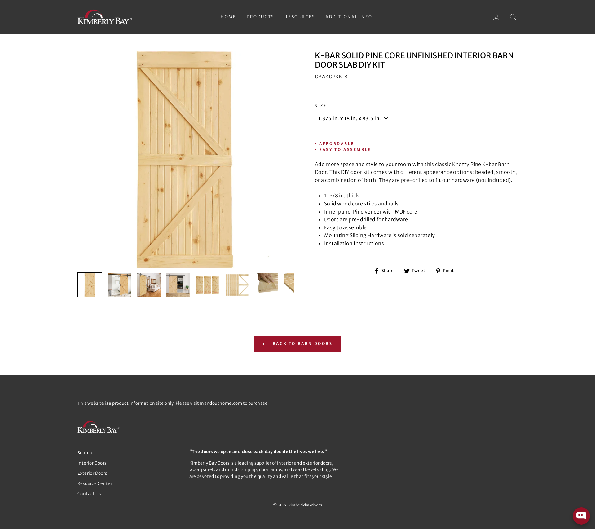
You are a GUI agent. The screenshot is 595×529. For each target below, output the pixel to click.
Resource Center (94, 483)
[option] (185, 159)
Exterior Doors (92, 473)
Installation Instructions (354, 243)
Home (228, 17)
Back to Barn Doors (302, 343)
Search (84, 453)
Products (260, 17)
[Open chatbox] (581, 516)
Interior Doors (92, 463)
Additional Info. (349, 17)
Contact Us (89, 493)
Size (321, 105)
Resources (299, 17)
